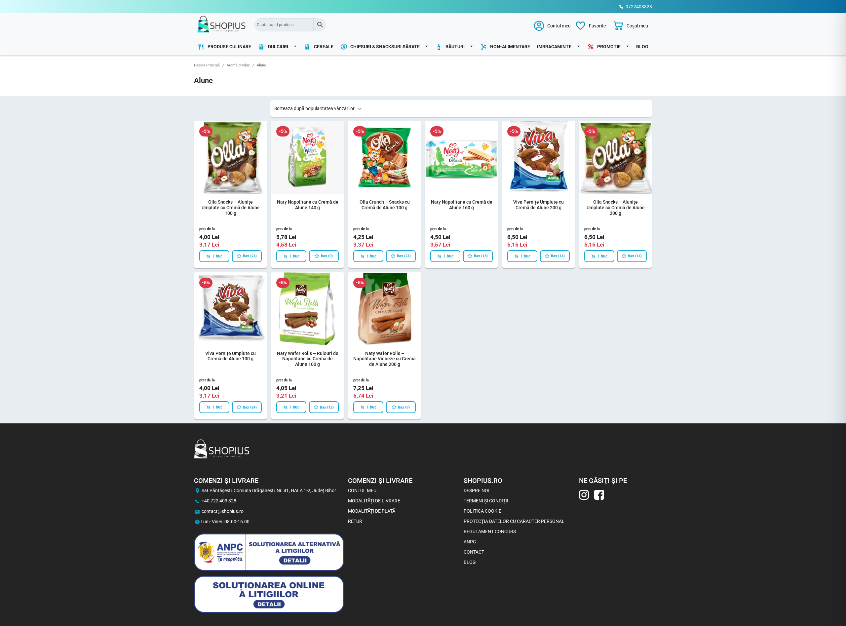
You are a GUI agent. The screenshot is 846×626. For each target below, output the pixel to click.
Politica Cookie (482, 511)
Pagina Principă (207, 65)
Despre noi (476, 490)
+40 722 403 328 (219, 500)
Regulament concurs (490, 531)
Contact (474, 552)
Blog (642, 46)
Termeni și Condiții (486, 500)
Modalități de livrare (374, 500)
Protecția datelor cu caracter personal (514, 521)
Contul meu (362, 490)
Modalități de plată (371, 511)
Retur (355, 521)
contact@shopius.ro (223, 511)
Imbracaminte (554, 46)
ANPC (470, 541)
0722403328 (639, 6)
